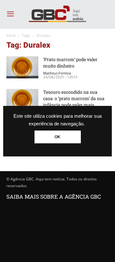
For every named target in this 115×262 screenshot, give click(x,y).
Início (11, 35)
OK (57, 137)
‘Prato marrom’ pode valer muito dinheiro (70, 62)
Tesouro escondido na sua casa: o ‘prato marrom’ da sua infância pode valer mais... (73, 98)
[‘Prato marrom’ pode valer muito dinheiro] (22, 67)
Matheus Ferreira (57, 73)
